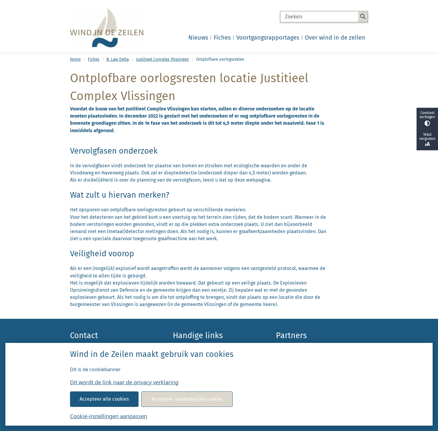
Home (75, 59)
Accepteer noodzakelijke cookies (187, 399)
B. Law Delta (117, 59)
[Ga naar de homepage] (106, 27)
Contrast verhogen (427, 115)
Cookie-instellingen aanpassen (108, 416)
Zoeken (363, 16)
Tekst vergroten (427, 136)
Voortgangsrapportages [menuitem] (267, 37)
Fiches (93, 59)
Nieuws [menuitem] (198, 37)
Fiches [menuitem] (222, 37)
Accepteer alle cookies (104, 399)
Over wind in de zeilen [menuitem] (335, 37)
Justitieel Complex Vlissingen (162, 59)
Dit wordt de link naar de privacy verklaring (124, 382)
